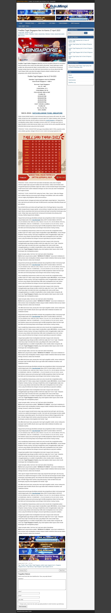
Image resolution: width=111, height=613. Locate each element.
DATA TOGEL (41, 23)
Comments (22, 35)
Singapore (58, 565)
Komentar (21, 578)
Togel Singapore (38, 566)
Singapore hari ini (22, 566)
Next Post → (63, 570)
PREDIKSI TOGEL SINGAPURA (37, 34)
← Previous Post (22, 570)
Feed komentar (72, 80)
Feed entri (71, 77)
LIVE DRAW (52, 23)
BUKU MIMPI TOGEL (24, 26)
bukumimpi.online (22, 1)
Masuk (70, 75)
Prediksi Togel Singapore (34, 565)
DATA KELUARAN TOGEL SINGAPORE (47, 113)
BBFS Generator (75, 23)
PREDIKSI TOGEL (29, 23)
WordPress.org (72, 82)
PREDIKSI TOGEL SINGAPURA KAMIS (54, 34)
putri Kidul (22, 32)
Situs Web (20, 599)
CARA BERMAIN (63, 23)
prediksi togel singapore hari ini (48, 565)
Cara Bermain (36, 220)
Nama (20, 591)
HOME (20, 23)
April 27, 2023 (29, 32)
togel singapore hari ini (47, 566)
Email (20, 595)
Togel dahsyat (30, 566)
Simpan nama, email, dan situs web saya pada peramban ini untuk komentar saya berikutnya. (42, 604)
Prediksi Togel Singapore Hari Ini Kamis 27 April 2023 (39, 30)
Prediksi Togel (24, 565)
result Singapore (50, 120)
